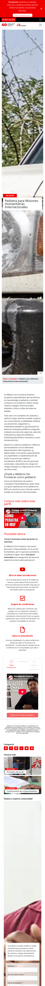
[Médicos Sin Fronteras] (14, 25)
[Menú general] (40, 25)
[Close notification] (41, 8)
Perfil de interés (15, 983)
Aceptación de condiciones (34, 667)
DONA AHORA (8, 19)
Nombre (11, 966)
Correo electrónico (16, 974)
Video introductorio (11, 666)
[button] (6, 748)
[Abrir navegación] (40, 19)
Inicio (5, 379)
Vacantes (13, 379)
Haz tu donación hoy (22, 15)
